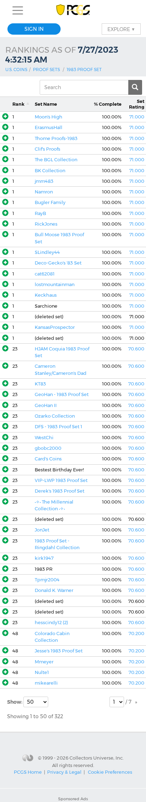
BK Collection (50, 170)
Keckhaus (46, 295)
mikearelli (46, 683)
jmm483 (44, 181)
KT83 (40, 384)
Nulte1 (42, 672)
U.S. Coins (16, 69)
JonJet (42, 530)
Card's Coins (48, 458)
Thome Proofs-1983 (56, 138)
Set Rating (136, 104)
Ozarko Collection (55, 416)
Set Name (46, 104)
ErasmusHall (48, 127)
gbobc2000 (48, 448)
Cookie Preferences (110, 772)
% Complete (108, 104)
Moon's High (48, 117)
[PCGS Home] (73, 10)
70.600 (136, 348)
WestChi (44, 437)
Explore (121, 29)
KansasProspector (55, 327)
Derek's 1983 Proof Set (59, 491)
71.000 (136, 117)
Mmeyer (44, 661)
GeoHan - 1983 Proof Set (62, 394)
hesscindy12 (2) (51, 622)
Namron (44, 191)
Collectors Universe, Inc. (96, 758)
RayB (40, 213)
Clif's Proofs (47, 149)
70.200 (136, 633)
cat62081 (45, 274)
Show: (15, 702)
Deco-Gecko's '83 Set (58, 263)
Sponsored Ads (73, 798)
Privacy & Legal (64, 772)
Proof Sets (46, 69)
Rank (18, 104)
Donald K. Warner (54, 590)
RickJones (46, 224)
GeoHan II (46, 405)
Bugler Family (50, 202)
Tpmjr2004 (47, 579)
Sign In (34, 29)
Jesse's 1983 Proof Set (59, 650)
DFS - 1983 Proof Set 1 (58, 426)
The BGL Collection (56, 159)
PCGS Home (28, 772)
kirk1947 (44, 558)
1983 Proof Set (84, 69)
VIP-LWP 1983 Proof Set (61, 480)
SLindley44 (47, 252)
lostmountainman (54, 284)
